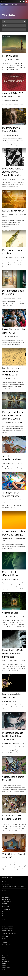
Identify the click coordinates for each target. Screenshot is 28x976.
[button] (14, 21)
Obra (3, 919)
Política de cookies (6, 967)
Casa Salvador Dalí (6, 895)
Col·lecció (4, 922)
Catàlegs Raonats (6, 924)
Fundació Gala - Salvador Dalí (4, 1)
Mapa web (4, 959)
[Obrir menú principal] (23, 1)
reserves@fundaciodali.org (7, 877)
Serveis (3, 947)
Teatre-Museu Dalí (6, 893)
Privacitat (4, 965)
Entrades (26, 1)
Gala (3, 913)
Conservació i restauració (7, 926)
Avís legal (4, 963)
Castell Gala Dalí (5, 897)
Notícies (4, 949)
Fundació (5, 942)
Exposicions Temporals (7, 930)
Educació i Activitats (11, 2)
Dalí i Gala (5, 907)
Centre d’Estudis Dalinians (7, 928)
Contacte (4, 951)
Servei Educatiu (5, 4)
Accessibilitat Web (6, 961)
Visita (4, 890)
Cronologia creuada (6, 909)
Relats (3, 915)
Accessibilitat (5, 903)
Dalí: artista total (5, 911)
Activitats (14, 4)
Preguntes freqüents (6, 901)
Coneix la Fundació (6, 944)
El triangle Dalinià (6, 899)
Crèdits (3, 969)
